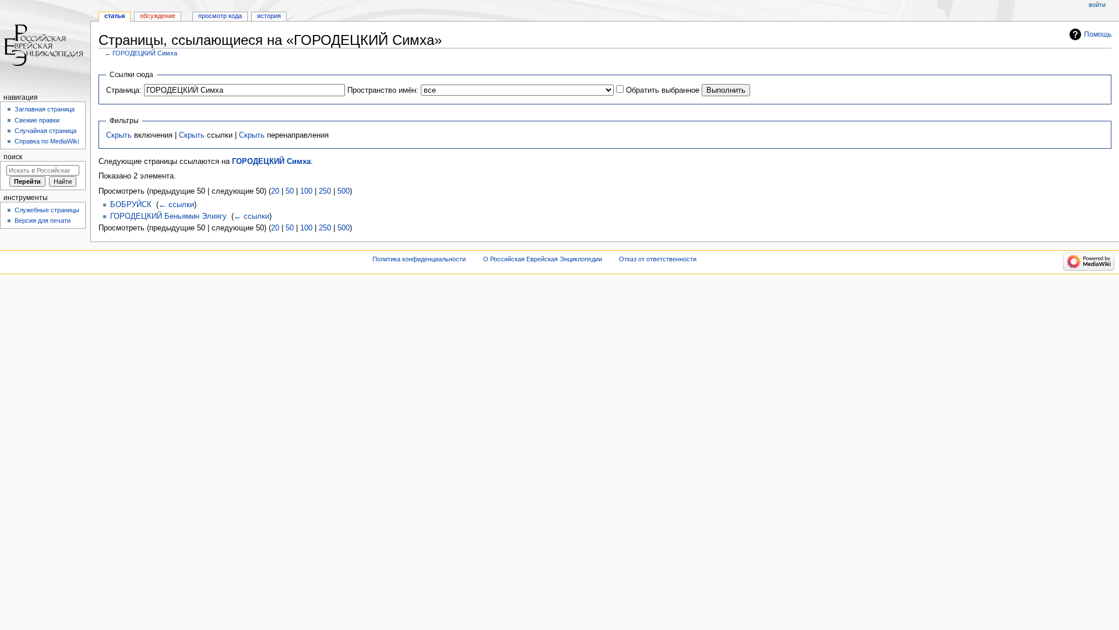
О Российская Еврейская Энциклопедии (542, 259)
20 (275, 191)
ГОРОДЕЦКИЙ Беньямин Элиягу (168, 216)
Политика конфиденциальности (419, 259)
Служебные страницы (47, 210)
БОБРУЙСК (131, 205)
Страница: (124, 90)
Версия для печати (43, 220)
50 (290, 191)
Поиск (12, 156)
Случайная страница (45, 130)
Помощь (1097, 34)
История (269, 15)
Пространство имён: (382, 90)
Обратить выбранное (662, 90)
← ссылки (176, 205)
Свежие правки (37, 120)
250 (325, 191)
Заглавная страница (45, 109)
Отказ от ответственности (657, 259)
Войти (1097, 4)
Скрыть (119, 135)
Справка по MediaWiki (47, 141)
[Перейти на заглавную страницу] (45, 45)
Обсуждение (157, 15)
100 (306, 191)
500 (343, 191)
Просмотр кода (220, 15)
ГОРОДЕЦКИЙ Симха (144, 53)
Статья (114, 15)
